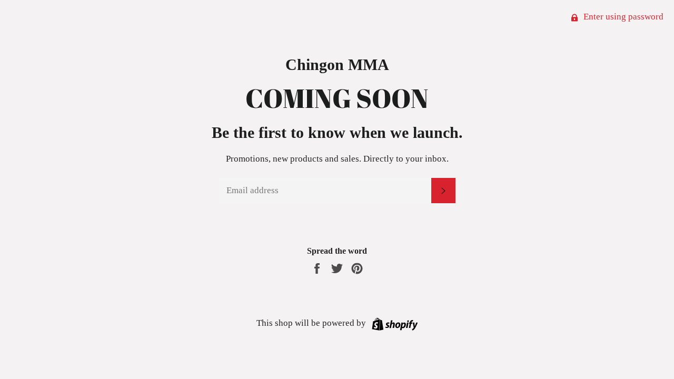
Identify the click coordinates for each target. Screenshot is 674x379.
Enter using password (622, 17)
